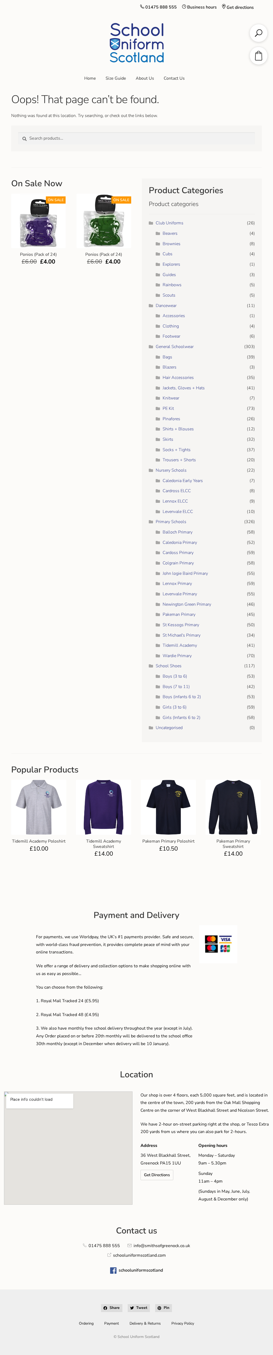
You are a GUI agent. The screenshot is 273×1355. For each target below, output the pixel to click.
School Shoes (169, 666)
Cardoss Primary (178, 553)
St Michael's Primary (181, 635)
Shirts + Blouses (178, 429)
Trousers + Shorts (179, 460)
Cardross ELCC (177, 491)
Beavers (170, 233)
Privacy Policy (182, 1323)
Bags (167, 357)
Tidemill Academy (180, 645)
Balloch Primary (177, 532)
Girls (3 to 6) (175, 707)
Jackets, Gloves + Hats (184, 388)
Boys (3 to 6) (175, 676)
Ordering (86, 1323)
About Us (145, 78)
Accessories (174, 316)
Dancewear (166, 306)
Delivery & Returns (145, 1323)
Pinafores (171, 419)
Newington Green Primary (187, 604)
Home (90, 78)
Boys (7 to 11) (176, 687)
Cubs (167, 254)
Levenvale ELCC (178, 512)
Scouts (169, 295)
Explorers (171, 264)
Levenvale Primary (180, 594)
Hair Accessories (178, 378)
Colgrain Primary (178, 563)
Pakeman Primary (179, 614)
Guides (169, 275)
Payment (111, 1323)
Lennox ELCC (175, 501)
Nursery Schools (171, 470)
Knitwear (171, 398)
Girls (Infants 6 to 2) (181, 718)
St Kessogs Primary (181, 625)
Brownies (171, 244)
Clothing (171, 326)
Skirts (168, 439)
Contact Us (174, 78)
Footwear (171, 336)
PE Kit (168, 408)
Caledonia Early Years (183, 481)
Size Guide (116, 78)
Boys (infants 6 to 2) (182, 697)
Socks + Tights (177, 450)
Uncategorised (169, 728)
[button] (111, 1308)
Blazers (169, 367)
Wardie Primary (177, 656)
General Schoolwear (175, 347)
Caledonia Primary (180, 542)
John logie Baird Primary (185, 573)
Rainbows (172, 285)
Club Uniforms (169, 223)
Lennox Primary (177, 584)
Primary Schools (171, 522)
